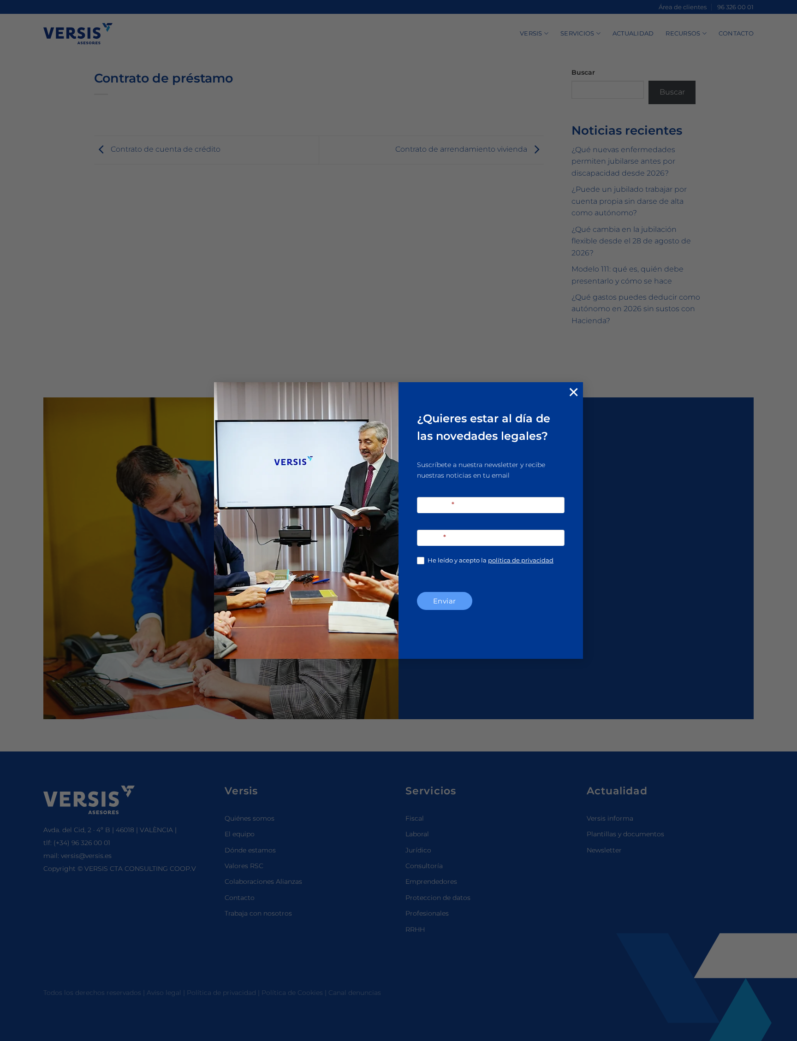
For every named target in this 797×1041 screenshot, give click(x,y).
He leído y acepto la (489, 560)
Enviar (444, 601)
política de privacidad (520, 560)
